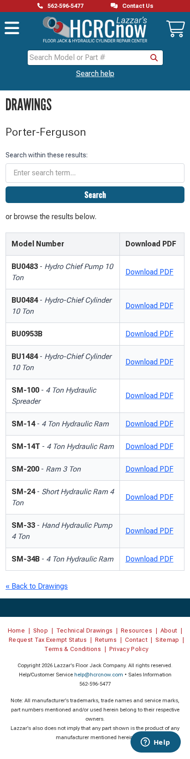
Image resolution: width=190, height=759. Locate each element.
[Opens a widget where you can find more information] (155, 742)
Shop (40, 630)
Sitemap (167, 639)
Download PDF (149, 272)
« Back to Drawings (37, 586)
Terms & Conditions (72, 648)
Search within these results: (47, 155)
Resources (136, 630)
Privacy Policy (129, 648)
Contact (136, 639)
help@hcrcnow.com (98, 675)
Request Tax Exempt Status (48, 639)
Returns (106, 639)
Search (95, 194)
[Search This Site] (154, 58)
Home (16, 630)
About (169, 630)
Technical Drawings (84, 630)
